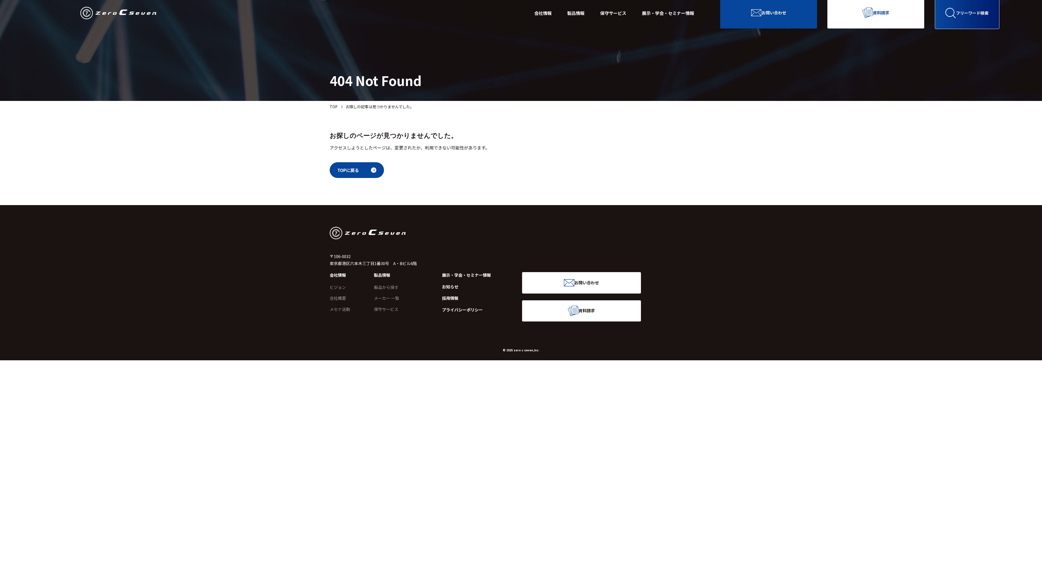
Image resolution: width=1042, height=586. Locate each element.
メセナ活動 (340, 309)
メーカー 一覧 (386, 298)
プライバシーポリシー (462, 310)
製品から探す (386, 287)
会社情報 (543, 13)
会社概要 (338, 298)
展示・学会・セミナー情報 (668, 13)
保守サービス (613, 13)
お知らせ (450, 286)
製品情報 (575, 13)
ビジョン (338, 287)
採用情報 (450, 298)
